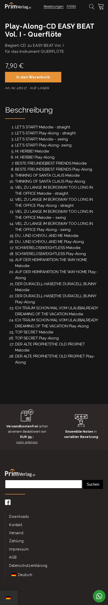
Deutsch (24, 575)
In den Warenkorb (33, 77)
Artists (71, 6)
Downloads (19, 517)
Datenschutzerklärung (28, 566)
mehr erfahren (27, 442)
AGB (13, 557)
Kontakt (15, 525)
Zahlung (16, 541)
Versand (16, 533)
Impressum (19, 549)
